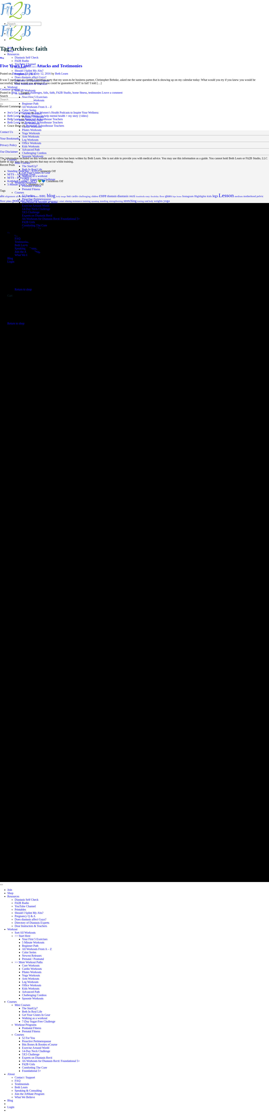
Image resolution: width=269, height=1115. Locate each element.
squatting (95, 201)
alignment (10, 196)
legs (215, 196)
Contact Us (6, 132)
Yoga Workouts (31, 133)
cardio (75, 196)
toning (140, 201)
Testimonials (22, 1084)
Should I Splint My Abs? (29, 70)
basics (36, 196)
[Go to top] (1, 884)
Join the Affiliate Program (29, 1093)
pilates (9, 201)
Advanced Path (31, 149)
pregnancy (53, 201)
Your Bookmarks (10, 138)
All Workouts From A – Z (37, 106)
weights (158, 201)
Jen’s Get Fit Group (18, 112)
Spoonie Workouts (32, 156)
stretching (130, 201)
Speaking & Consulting (28, 1090)
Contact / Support (25, 1077)
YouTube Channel (25, 906)
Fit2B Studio (63, 92)
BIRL (42, 196)
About (11, 1074)
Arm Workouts (30, 136)
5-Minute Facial (16, 184)
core (102, 195)
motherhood (249, 196)
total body (149, 201)
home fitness (79, 92)
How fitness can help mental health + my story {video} (56, 115)
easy (147, 196)
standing (104, 201)
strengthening (116, 201)
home (179, 196)
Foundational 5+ (31, 1070)
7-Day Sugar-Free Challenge (38, 1021)
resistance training (81, 201)
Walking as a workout (34, 1018)
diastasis (112, 196)
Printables (20, 909)
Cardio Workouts (32, 968)
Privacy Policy (8, 145)
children (94, 196)
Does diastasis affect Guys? (30, 77)
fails (45, 92)
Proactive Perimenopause (36, 1041)
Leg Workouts (30, 139)
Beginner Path (30, 103)
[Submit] (8, 28)
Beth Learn (61, 73)
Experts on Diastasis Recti (37, 1057)
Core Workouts (31, 965)
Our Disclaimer (9, 151)
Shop (10, 893)
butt (69, 196)
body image (61, 196)
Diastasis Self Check (26, 57)
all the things (21, 196)
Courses (12, 159)
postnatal (43, 201)
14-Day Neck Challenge (36, 1051)
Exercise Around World (35, 1047)
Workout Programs (25, 1024)
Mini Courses (22, 162)
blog (51, 195)
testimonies (94, 92)
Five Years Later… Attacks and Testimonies (41, 65)
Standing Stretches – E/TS (22, 171)
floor (162, 196)
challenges (36, 92)
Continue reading (12, 89)
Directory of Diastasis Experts (32, 922)
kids (209, 196)
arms (30, 196)
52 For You (28, 1037)
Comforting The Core (34, 1067)
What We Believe (25, 1097)
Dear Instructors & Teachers (31, 926)
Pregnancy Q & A (25, 916)
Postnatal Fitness (31, 1028)
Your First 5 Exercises (34, 97)
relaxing (68, 201)
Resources (13, 54)
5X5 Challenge (31, 1054)
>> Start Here (22, 935)
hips (174, 196)
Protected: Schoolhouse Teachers (44, 119)
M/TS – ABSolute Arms (21, 174)
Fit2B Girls (28, 1064)
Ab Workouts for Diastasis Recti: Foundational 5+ (51, 1061)
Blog (2, 58)
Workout (12, 87)
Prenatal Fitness (31, 189)
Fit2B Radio (22, 60)
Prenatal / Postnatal (33, 958)
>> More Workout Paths (29, 962)
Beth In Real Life (32, 1011)
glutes (168, 196)
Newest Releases (32, 955)
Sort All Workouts (25, 90)
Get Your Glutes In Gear (36, 1014)
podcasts (32, 200)
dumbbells (140, 196)
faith (52, 92)
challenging (85, 196)
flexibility (155, 196)
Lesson (226, 195)
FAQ (17, 1080)
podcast (18, 200)
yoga (166, 201)
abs (2, 196)
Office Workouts (31, 143)
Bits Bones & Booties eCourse (39, 1044)
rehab (61, 201)
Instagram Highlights (194, 196)
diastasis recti (126, 196)
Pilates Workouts (31, 129)
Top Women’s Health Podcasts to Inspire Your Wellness (66, 112)
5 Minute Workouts (33, 942)
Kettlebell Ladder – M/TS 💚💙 (26, 181)
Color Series (29, 110)
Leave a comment (112, 92)
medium (239, 196)
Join (9, 889)
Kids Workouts (30, 146)
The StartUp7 (30, 166)
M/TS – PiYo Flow (18, 177)
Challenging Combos (34, 153)
